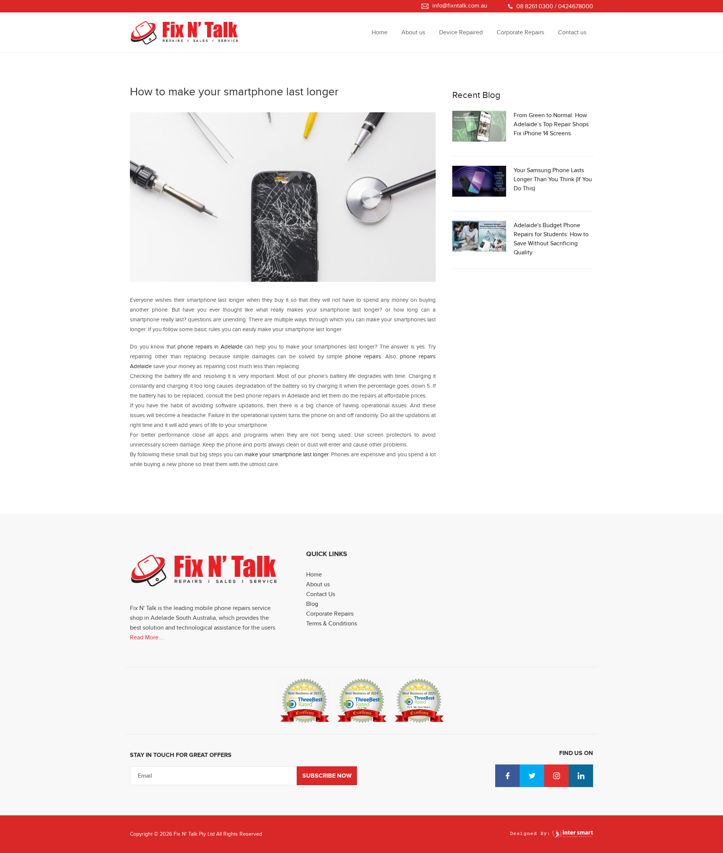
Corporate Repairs (520, 32)
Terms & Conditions (331, 623)
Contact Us (320, 594)
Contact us (572, 32)
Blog (312, 604)
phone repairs (363, 356)
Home (379, 32)
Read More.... (147, 637)
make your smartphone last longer (286, 454)
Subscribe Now (327, 776)
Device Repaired (461, 32)
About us (413, 32)
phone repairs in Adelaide (210, 346)
